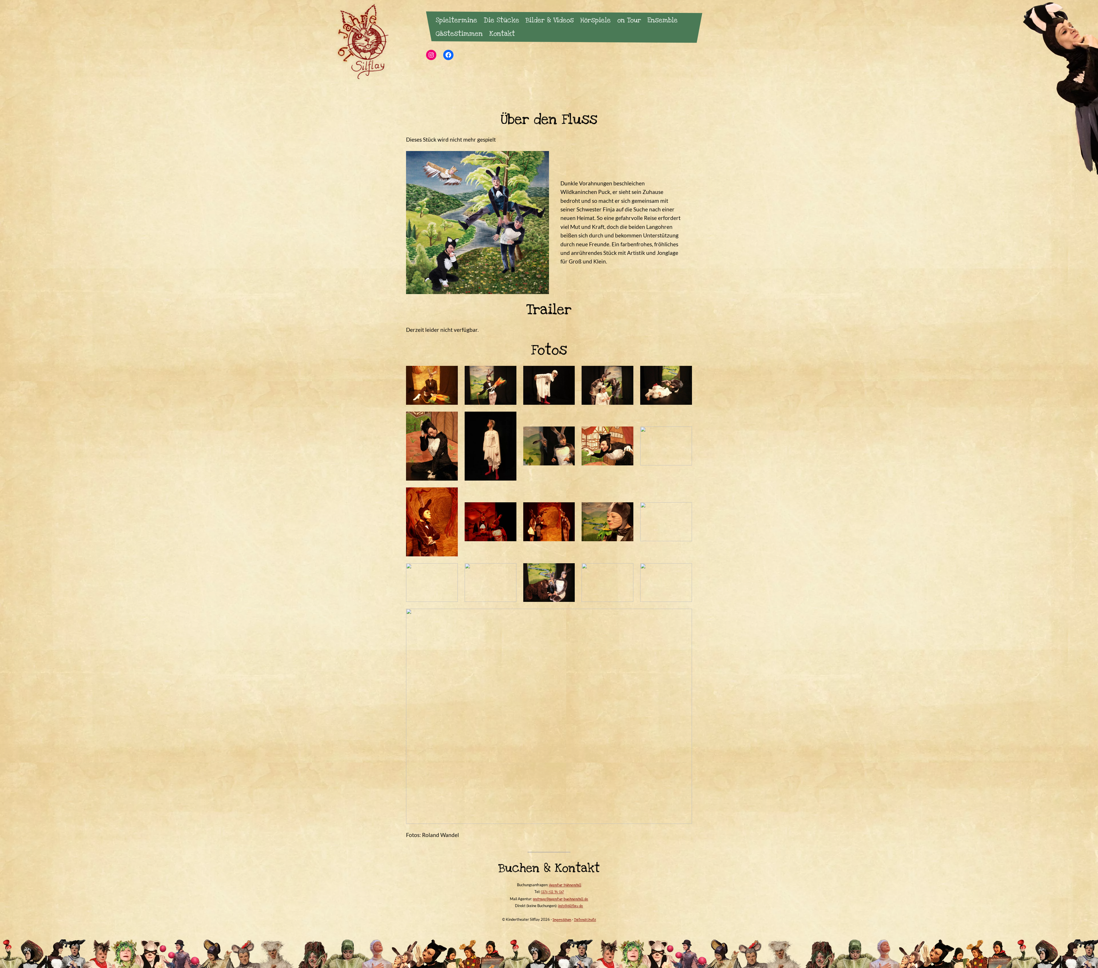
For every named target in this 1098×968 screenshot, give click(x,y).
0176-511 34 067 (552, 892)
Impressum (562, 919)
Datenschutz (585, 919)
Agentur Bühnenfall (565, 885)
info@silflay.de (570, 906)
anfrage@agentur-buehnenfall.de (560, 899)
